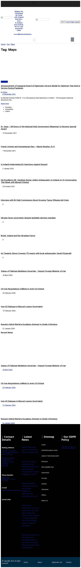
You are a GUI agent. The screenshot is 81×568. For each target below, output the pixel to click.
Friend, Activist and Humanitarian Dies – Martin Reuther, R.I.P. (28, 147)
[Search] (76, 39)
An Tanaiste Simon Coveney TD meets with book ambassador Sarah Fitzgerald (36, 253)
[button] (33, 3)
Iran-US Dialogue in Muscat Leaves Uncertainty (22, 306)
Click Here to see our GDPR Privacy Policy (68, 447)
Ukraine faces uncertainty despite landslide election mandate (28, 218)
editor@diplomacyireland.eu (11, 490)
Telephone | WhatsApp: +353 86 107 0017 (8, 479)
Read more (5, 104)
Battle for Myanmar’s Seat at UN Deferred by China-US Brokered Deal (30, 449)
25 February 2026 (9, 388)
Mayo (13, 44)
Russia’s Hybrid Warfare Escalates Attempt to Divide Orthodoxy (29, 324)
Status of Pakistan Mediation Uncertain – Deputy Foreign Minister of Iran (33, 271)
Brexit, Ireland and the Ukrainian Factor (18, 236)
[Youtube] (63, 3)
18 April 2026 (7, 370)
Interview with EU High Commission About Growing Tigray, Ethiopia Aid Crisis (35, 200)
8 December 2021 (9, 94)
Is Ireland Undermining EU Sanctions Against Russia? (24, 164)
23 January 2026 (8, 423)
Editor (5, 92)
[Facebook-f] (51, 3)
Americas (4, 82)
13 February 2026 (9, 405)
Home (3, 44)
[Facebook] (4, 504)
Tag (8, 44)
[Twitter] (57, 3)
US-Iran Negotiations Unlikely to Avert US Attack (22, 289)
